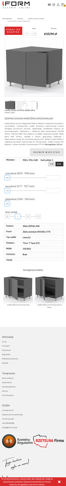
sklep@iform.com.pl (9, 427)
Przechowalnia (8, 395)
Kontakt (5, 363)
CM (52, 164)
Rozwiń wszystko (46, 152)
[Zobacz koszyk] (62, 4)
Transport (6, 346)
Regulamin (6, 354)
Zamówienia (7, 382)
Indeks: (8, 112)
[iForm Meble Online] (16, 5)
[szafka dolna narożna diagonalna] (11, 105)
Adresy (5, 391)
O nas (4, 342)
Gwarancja (6, 350)
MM (59, 164)
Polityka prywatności (10, 359)
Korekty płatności (9, 387)
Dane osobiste (7, 378)
